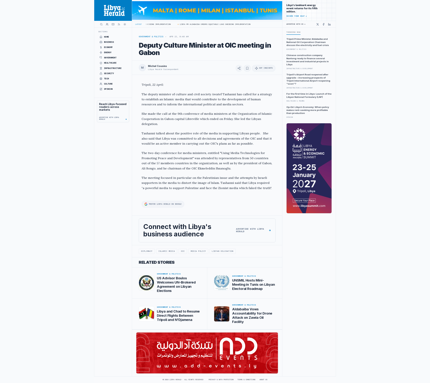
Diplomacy (147, 251)
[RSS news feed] (119, 24)
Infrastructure (113, 68)
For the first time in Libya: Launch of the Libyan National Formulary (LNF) (309, 95)
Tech (106, 79)
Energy (108, 52)
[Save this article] (247, 68)
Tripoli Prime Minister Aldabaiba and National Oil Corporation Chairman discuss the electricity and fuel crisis (307, 42)
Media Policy (198, 251)
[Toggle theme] (124, 24)
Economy (108, 47)
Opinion (108, 89)
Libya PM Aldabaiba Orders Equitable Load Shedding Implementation (207, 24)
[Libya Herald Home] (113, 10)
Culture (108, 84)
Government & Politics (151, 36)
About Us (263, 380)
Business (109, 42)
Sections (103, 32)
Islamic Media (166, 251)
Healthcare (110, 63)
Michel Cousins (157, 66)
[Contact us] (113, 24)
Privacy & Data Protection (221, 380)
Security (109, 73)
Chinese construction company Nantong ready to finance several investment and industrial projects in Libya (307, 60)
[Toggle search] (101, 24)
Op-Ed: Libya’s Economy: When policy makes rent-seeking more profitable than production (307, 110)
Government (110, 58)
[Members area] (107, 24)
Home (106, 37)
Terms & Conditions (246, 380)
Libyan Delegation (222, 251)
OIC (183, 251)
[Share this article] (239, 68)
